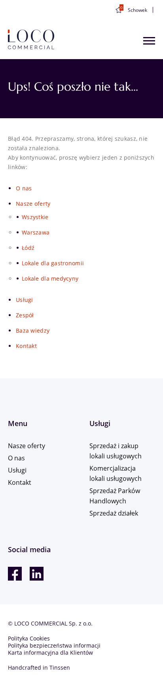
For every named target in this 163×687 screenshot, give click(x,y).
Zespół (25, 315)
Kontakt (26, 346)
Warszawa (35, 232)
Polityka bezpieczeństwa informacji (54, 645)
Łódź (28, 247)
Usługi (24, 299)
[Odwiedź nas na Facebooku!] (15, 574)
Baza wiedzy (32, 330)
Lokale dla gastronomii (53, 263)
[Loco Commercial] (31, 40)
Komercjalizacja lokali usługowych (115, 473)
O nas (24, 188)
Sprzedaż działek (113, 513)
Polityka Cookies (29, 638)
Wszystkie (35, 217)
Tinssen (59, 667)
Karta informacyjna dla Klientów (50, 652)
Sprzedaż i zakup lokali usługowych (115, 450)
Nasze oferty (33, 203)
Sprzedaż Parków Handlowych (114, 495)
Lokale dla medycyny (50, 278)
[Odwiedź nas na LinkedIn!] (37, 574)
